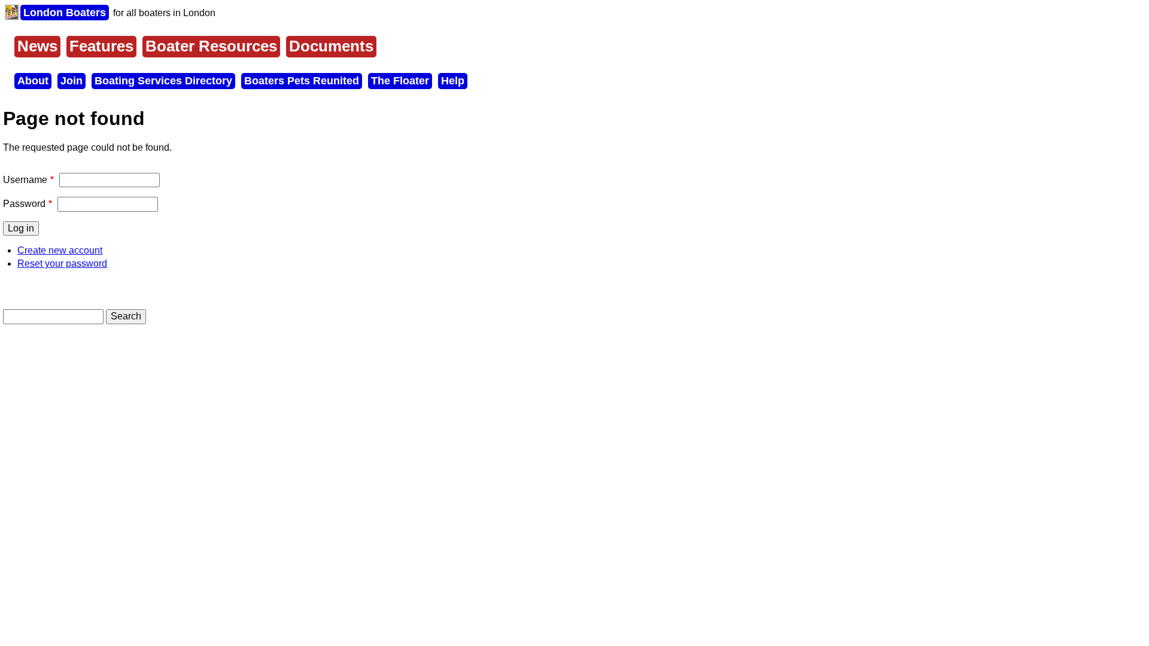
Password (24, 204)
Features (101, 46)
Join (71, 81)
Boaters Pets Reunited (301, 81)
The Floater (400, 81)
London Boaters (64, 13)
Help (452, 81)
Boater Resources (211, 46)
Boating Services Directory (163, 81)
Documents (331, 46)
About (32, 81)
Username (25, 180)
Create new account (59, 250)
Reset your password (62, 263)
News (37, 46)
